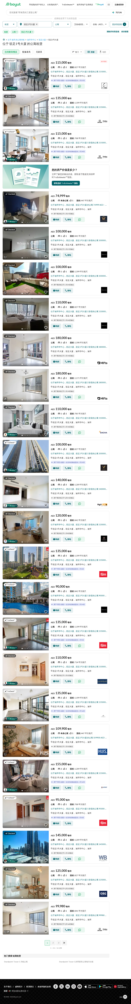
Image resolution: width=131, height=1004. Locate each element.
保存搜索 (124, 31)
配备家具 (26, 52)
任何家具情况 (11, 52)
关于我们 (7, 986)
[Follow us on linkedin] (67, 986)
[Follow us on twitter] (61, 986)
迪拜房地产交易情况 (85, 4)
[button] (9, 24)
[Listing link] (56, 74)
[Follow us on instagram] (73, 986)
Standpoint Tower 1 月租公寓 (16, 962)
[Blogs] (99, 4)
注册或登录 (119, 4)
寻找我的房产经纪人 (37, 4)
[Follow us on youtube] (79, 986)
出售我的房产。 (53, 4)
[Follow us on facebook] (55, 986)
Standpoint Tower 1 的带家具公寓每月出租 (76, 962)
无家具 (39, 52)
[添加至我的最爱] (46, 88)
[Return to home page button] (13, 5)
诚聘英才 (19, 986)
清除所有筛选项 (113, 31)
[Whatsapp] (79, 86)
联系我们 (30, 986)
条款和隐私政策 (44, 986)
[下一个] (64, 942)
